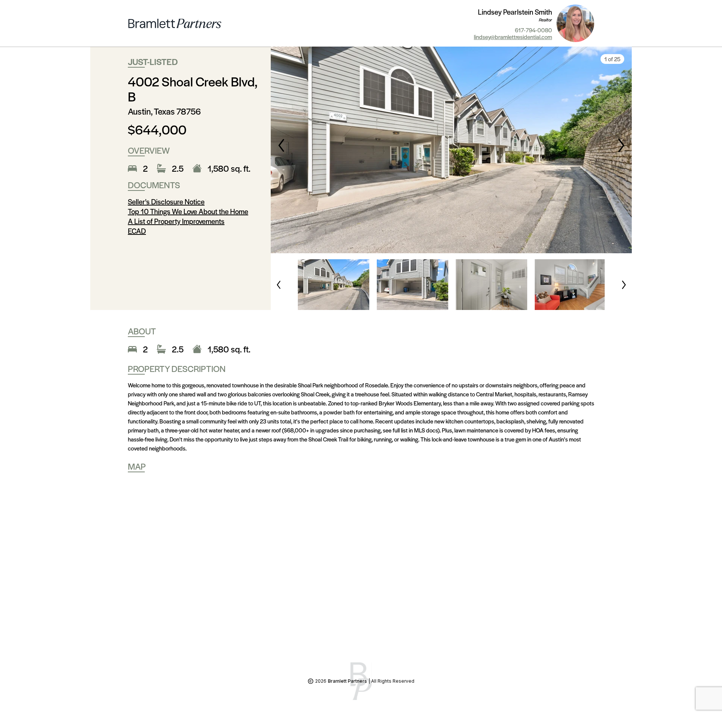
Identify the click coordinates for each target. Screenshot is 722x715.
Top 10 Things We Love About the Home (188, 211)
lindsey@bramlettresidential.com (513, 37)
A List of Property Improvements (176, 221)
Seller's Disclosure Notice (166, 202)
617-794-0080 (533, 30)
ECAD (137, 231)
